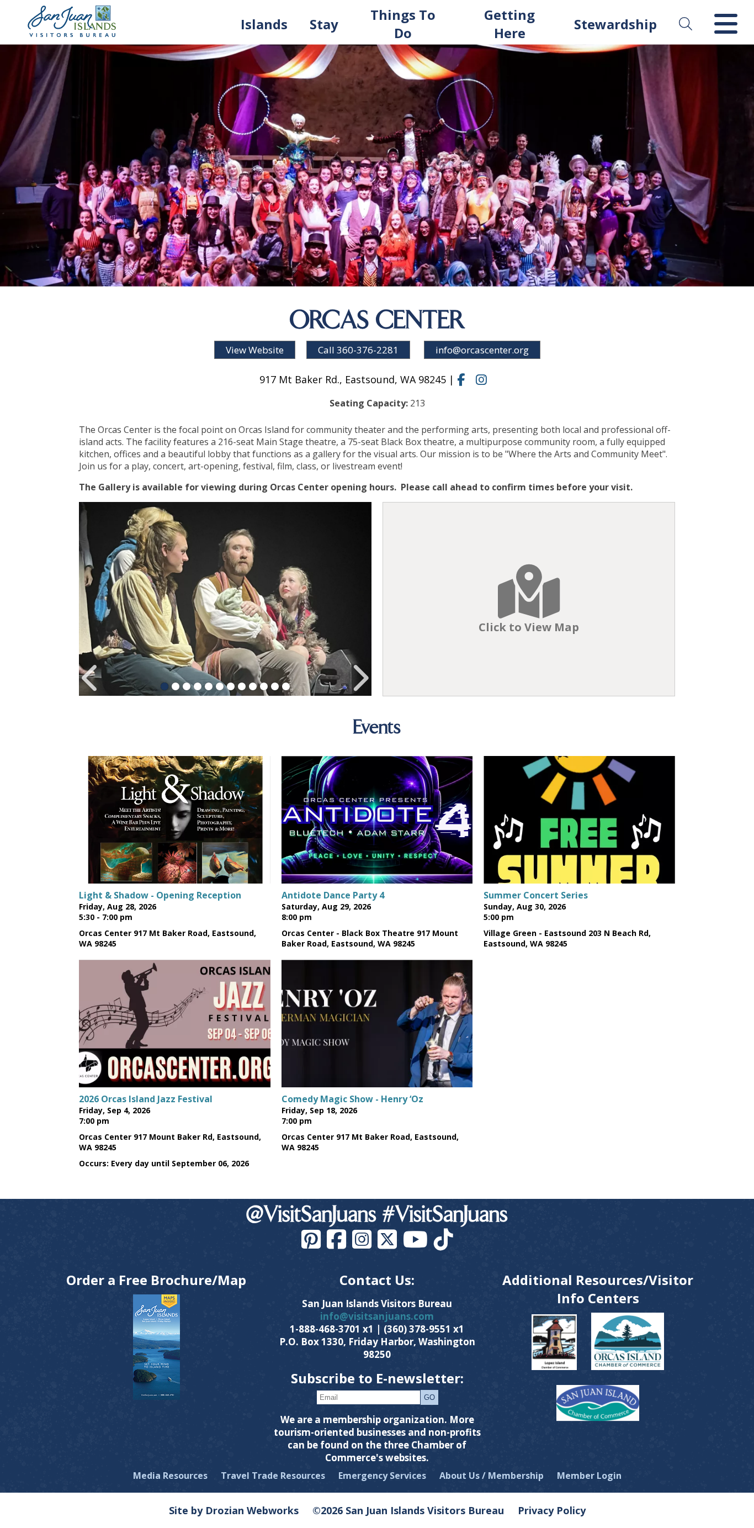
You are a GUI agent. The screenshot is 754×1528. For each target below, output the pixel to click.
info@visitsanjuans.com (377, 1316)
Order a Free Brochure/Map (156, 1280)
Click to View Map (529, 627)
